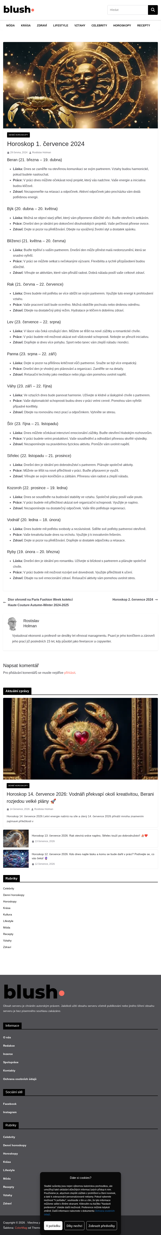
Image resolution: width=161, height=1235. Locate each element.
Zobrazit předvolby (102, 1226)
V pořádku (53, 1226)
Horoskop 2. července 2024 (133, 599)
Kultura (7, 914)
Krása (26, 25)
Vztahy (79, 25)
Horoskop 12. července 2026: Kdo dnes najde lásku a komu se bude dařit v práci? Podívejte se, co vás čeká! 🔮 (93, 856)
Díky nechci (74, 1226)
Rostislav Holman (41, 152)
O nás (7, 1037)
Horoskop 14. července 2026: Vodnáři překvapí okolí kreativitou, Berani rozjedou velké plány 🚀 (80, 797)
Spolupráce (10, 1062)
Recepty (143, 25)
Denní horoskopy (18, 135)
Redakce (9, 1045)
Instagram (9, 1112)
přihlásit (69, 672)
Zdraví (42, 25)
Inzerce (8, 1053)
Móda (10, 25)
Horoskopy (122, 25)
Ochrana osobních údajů (20, 1079)
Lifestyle (60, 25)
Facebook (9, 1103)
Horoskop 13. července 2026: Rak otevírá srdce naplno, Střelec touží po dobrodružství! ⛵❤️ (90, 835)
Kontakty (9, 1070)
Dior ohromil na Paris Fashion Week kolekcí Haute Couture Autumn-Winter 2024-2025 (40, 602)
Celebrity (99, 25)
